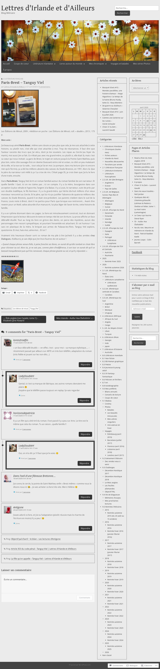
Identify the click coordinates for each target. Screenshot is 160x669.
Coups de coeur (21, 63)
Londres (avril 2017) (115, 455)
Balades (110, 410)
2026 (104, 264)
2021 (107, 594)
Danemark (109, 213)
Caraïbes (108, 295)
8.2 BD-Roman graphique (113, 361)
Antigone (18, 507)
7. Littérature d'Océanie (112, 349)
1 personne (26, 360)
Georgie (108, 340)
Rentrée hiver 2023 (115, 628)
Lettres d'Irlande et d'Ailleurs (48, 8)
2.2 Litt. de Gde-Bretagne (112, 179)
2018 (107, 558)
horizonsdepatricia (24, 413)
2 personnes (26, 429)
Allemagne (109, 201)
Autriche (108, 252)
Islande (108, 219)
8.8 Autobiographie (110, 385)
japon (107, 346)
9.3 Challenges (108, 467)
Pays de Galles (111, 189)
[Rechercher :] (137, 8)
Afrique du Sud (111, 319)
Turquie (108, 334)
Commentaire (84, 598)
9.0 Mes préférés (109, 388)
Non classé (107, 655)
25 (151, 130)
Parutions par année (113, 164)
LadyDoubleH (26, 376)
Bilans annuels (111, 391)
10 (147, 120)
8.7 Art (105, 382)
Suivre (137, 317)
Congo (107, 325)
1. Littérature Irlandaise (112, 146)
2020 (107, 582)
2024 (107, 631)
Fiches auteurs (111, 155)
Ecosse (107, 186)
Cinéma (108, 404)
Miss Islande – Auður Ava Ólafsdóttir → (74, 318)
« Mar (134, 138)
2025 (104, 258)
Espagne (108, 231)
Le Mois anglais (111, 482)
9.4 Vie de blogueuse (111, 494)
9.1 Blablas (107, 401)
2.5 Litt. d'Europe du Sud (112, 228)
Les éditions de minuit (20, 309)
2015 (107, 510)
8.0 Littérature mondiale (112, 355)
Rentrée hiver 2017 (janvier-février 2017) (115, 552)
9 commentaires (44, 87)
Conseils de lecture (113, 394)
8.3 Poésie (106, 364)
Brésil (107, 307)
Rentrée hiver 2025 (113, 261)
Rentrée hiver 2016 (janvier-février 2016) (115, 534)
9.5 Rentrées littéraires (112, 507)
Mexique (108, 310)
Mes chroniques (96, 63)
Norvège (108, 222)
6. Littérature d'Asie (110, 337)
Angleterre (109, 183)
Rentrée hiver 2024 (115, 640)
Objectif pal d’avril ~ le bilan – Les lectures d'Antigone (35, 539)
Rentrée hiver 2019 (115, 579)
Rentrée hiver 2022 (115, 616)
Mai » (140, 138)
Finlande (108, 216)
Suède (107, 225)
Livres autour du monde (71, 63)
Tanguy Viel (34, 309)
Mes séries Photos (141, 63)
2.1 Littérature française (13, 79)
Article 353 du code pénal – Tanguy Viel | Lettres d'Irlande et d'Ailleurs (43, 548)
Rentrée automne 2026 (114, 267)
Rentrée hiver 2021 (115, 604)
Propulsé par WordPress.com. (80, 665)
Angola (108, 322)
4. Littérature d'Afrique (111, 316)
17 (147, 125)
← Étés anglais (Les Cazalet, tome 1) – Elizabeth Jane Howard (20, 319)
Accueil (6, 63)
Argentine (109, 304)
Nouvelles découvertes (114, 161)
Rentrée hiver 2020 (115, 591)
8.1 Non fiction (108, 358)
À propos (7, 69)
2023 (107, 619)
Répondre (85, 364)
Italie (107, 234)
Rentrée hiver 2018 (115, 567)
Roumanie (109, 255)
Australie (108, 352)
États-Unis (109, 276)
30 (144, 134)
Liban (107, 331)
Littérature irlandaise (43, 63)
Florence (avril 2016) (115, 446)
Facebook (137, 252)
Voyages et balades (120, 63)
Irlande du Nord (111, 158)
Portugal (108, 237)
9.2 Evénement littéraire (112, 458)
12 (154, 120)
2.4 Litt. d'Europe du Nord (113, 210)
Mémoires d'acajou (113, 498)
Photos (107, 407)
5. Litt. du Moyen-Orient (112, 328)
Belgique (108, 204)
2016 (107, 522)
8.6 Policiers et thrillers (112, 379)
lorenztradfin (20, 340)
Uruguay (108, 313)
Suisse (107, 207)
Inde (107, 343)
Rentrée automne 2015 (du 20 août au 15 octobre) (115, 516)
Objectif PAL (110, 491)
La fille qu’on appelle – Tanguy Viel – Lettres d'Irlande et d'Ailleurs (41, 558)
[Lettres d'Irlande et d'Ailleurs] (80, 39)
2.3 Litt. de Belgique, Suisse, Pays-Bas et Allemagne (110, 195)
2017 (107, 540)
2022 (107, 607)
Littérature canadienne (114, 279)
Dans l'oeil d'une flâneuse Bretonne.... (34, 476)
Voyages (108, 431)
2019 (107, 570)
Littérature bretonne (113, 170)
